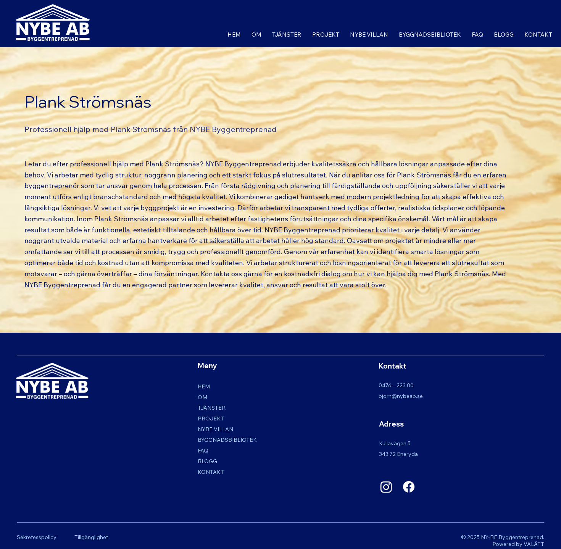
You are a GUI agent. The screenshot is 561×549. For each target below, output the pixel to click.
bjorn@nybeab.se (401, 396)
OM (202, 397)
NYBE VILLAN (215, 429)
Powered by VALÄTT (518, 544)
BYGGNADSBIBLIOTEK (227, 439)
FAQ (203, 450)
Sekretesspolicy (36, 537)
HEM (204, 386)
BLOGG (207, 461)
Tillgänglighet (91, 537)
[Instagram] (386, 486)
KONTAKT (211, 472)
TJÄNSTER (212, 407)
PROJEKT (211, 418)
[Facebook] (408, 486)
